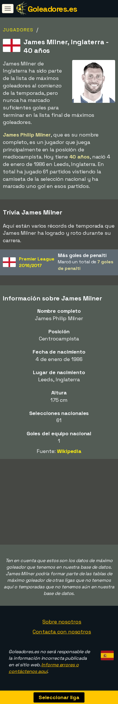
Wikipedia (69, 451)
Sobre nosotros (61, 621)
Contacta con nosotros (62, 631)
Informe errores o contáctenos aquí (44, 668)
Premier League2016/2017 (36, 262)
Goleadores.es (52, 9)
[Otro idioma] (106, 654)
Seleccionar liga (59, 697)
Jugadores (18, 30)
